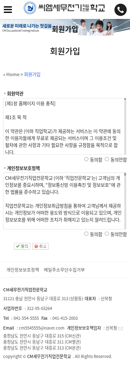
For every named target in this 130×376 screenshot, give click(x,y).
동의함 (96, 159)
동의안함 (118, 159)
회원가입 (32, 74)
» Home (11, 74)
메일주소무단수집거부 (64, 269)
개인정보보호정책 (22, 269)
